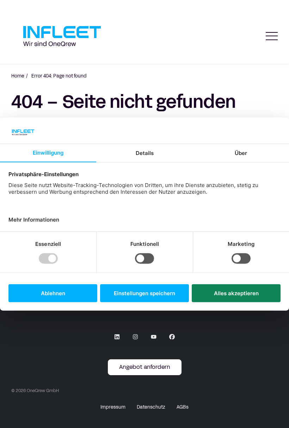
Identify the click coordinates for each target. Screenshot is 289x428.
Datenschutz (151, 407)
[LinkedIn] (117, 336)
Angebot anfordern (144, 367)
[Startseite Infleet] (62, 36)
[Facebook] (172, 336)
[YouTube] (153, 336)
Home (17, 76)
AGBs (183, 407)
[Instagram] (135, 336)
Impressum (112, 407)
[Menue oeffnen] (272, 36)
